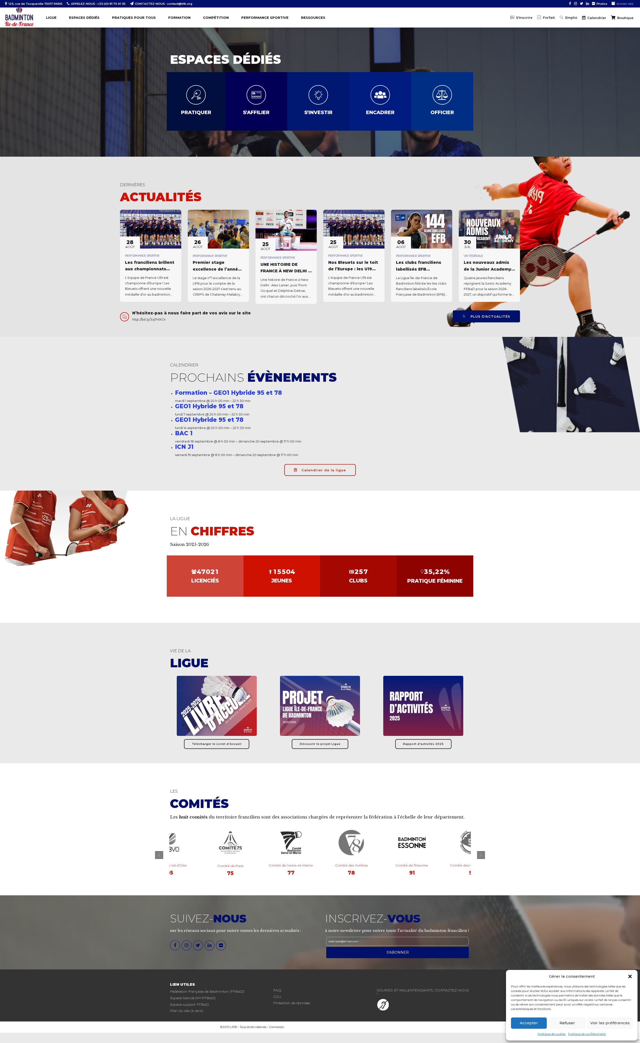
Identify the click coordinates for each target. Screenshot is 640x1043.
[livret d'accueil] (217, 706)
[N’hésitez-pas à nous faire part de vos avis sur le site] (124, 316)
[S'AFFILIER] (256, 95)
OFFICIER (442, 112)
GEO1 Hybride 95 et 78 (209, 406)
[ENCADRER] (380, 95)
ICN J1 (184, 446)
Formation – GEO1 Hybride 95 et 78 (228, 392)
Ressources (313, 18)
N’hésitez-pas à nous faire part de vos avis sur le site (191, 313)
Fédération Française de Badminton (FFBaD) (207, 991)
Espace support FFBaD (189, 1004)
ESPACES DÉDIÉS (84, 18)
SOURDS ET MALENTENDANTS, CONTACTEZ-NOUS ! (423, 992)
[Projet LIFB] (320, 706)
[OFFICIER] (442, 95)
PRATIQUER (196, 112)
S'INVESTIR (318, 112)
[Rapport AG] (423, 706)
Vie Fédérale (473, 256)
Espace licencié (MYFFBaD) (193, 998)
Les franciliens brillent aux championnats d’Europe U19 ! (149, 269)
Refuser (567, 1022)
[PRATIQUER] (196, 95)
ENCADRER (380, 112)
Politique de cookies (552, 1034)
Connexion (276, 1027)
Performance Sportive (142, 255)
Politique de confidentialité (587, 1034)
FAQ (277, 990)
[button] (630, 976)
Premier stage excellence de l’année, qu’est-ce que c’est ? (217, 269)
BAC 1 (183, 433)
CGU (277, 996)
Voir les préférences (610, 1022)
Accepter (529, 1022)
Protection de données (291, 1003)
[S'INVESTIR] (318, 95)
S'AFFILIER (256, 112)
